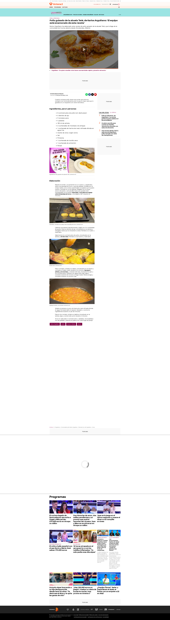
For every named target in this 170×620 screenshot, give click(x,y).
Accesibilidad (106, 616)
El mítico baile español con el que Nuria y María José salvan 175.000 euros (60, 548)
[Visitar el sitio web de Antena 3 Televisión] (69, 610)
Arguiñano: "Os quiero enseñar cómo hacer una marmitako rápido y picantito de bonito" (79, 70)
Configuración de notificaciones (95, 616)
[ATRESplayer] (116, 4)
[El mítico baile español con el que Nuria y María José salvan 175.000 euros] (61, 536)
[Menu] (119, 7)
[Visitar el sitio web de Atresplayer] (112, 610)
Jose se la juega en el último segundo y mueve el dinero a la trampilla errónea (108, 518)
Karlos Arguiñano (55, 324)
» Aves (93, 427)
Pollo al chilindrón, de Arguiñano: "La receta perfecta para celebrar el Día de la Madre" (110, 118)
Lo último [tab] (113, 112)
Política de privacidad (84, 614)
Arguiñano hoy (67, 14)
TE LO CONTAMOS (114, 537)
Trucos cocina (77, 14)
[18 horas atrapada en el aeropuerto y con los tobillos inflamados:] (85, 536)
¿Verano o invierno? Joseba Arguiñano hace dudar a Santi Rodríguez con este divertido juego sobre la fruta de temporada (102, 544)
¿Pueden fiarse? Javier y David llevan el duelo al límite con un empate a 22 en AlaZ (108, 590)
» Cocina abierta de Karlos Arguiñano (68, 427)
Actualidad (76, 544)
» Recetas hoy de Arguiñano (84, 427)
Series (51, 7)
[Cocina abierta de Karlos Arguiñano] (56, 15)
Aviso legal (75, 614)
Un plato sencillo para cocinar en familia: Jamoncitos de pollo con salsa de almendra (110, 125)
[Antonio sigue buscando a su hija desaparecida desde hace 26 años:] (61, 579)
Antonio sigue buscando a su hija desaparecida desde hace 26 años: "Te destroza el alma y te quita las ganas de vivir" (60, 591)
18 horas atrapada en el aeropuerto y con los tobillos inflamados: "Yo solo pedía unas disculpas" (84, 549)
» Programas (57, 427)
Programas (57, 7)
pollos (62, 324)
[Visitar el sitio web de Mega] (87, 610)
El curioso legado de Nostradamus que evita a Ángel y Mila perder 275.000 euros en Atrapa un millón (60, 519)
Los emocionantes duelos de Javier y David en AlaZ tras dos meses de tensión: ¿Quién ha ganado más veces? (114, 544)
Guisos (79, 324)
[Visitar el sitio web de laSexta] (73, 610)
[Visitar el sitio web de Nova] (83, 610)
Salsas (96, 14)
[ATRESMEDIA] (53, 609)
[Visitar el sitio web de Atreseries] (92, 610)
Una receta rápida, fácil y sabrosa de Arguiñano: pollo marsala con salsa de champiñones (110, 133)
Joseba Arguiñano (88, 14)
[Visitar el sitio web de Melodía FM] (106, 610)
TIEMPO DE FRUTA (102, 537)
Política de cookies (93, 614)
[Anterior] (50, 1)
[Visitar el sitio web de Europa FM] (101, 610)
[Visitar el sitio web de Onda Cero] (96, 610)
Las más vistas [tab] (104, 112)
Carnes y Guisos (71, 324)
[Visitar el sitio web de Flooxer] (119, 610)
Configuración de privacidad (80, 616)
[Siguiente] (120, 1)
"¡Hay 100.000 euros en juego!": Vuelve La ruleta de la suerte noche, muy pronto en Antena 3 (84, 590)
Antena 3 (51, 427)
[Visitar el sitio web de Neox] (78, 610)
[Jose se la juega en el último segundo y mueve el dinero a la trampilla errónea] (109, 507)
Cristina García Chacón (56, 93)
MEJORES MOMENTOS (55, 544)
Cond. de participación (103, 614)
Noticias (65, 7)
